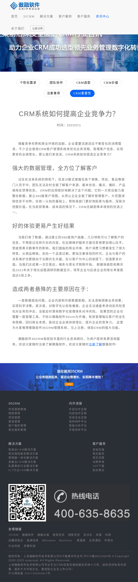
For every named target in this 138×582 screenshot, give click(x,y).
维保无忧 (59, 534)
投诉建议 (99, 470)
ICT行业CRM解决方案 (23, 470)
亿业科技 (14, 546)
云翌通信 (95, 540)
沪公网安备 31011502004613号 (29, 573)
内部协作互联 (78, 413)
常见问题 (99, 457)
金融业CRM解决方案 (22, 461)
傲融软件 (28, 534)
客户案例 (65, 16)
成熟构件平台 (78, 421)
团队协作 (56, 82)
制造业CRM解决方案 (22, 449)
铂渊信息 (33, 540)
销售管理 (14, 413)
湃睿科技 (30, 546)
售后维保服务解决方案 (23, 453)
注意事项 (53, 93)
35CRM (28, 16)
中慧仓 (108, 540)
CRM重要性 (82, 93)
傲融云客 (43, 534)
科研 (108, 534)
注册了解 (95, 344)
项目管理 (14, 417)
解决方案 (46, 16)
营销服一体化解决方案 (23, 457)
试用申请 (99, 461)
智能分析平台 (78, 425)
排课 (99, 534)
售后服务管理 (17, 429)
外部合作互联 (78, 409)
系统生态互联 (78, 417)
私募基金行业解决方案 (23, 465)
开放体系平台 (78, 429)
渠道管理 (14, 421)
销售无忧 (74, 534)
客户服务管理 (17, 425)
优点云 (87, 534)
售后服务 (99, 453)
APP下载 (99, 465)
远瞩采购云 (15, 540)
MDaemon (49, 540)
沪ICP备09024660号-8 (99, 556)
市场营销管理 (17, 409)
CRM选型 (83, 82)
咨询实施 (99, 449)
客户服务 (84, 16)
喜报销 (81, 540)
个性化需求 (28, 82)
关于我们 (17, 28)
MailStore (65, 540)
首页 (14, 16)
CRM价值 (111, 82)
